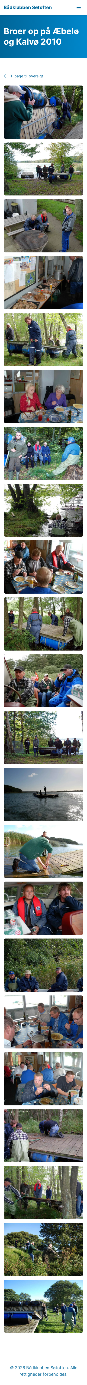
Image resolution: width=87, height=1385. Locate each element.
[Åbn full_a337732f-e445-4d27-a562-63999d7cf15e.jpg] (43, 851)
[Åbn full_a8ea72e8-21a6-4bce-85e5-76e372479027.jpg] (43, 908)
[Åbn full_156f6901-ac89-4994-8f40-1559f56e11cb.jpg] (43, 225)
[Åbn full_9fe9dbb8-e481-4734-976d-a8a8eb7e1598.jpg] (43, 794)
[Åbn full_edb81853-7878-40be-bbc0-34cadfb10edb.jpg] (43, 1192)
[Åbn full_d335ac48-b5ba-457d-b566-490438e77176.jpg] (43, 1135)
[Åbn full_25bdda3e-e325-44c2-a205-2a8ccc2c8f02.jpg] (43, 282)
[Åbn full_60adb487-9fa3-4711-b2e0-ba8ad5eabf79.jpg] (43, 510)
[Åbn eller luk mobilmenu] (78, 7)
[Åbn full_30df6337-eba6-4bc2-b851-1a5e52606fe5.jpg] (43, 339)
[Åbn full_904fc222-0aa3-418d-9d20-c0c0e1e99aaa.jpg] (43, 737)
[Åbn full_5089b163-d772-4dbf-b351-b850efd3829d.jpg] (43, 453)
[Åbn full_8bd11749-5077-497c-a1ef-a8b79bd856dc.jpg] (43, 680)
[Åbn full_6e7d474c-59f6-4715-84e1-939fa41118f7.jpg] (43, 567)
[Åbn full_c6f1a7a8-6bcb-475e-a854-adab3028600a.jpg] (43, 1022)
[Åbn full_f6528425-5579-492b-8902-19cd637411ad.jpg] (43, 1249)
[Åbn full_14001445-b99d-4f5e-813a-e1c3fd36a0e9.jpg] (43, 169)
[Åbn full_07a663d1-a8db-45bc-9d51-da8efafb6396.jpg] (43, 112)
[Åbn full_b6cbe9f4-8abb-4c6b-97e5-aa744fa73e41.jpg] (43, 965)
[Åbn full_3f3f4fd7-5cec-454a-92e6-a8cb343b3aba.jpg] (43, 396)
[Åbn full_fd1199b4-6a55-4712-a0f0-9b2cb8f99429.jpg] (43, 1306)
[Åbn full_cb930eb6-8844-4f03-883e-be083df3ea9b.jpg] (43, 1078)
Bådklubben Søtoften (28, 7)
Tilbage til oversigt (26, 76)
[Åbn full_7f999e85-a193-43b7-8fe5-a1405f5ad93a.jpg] (43, 624)
